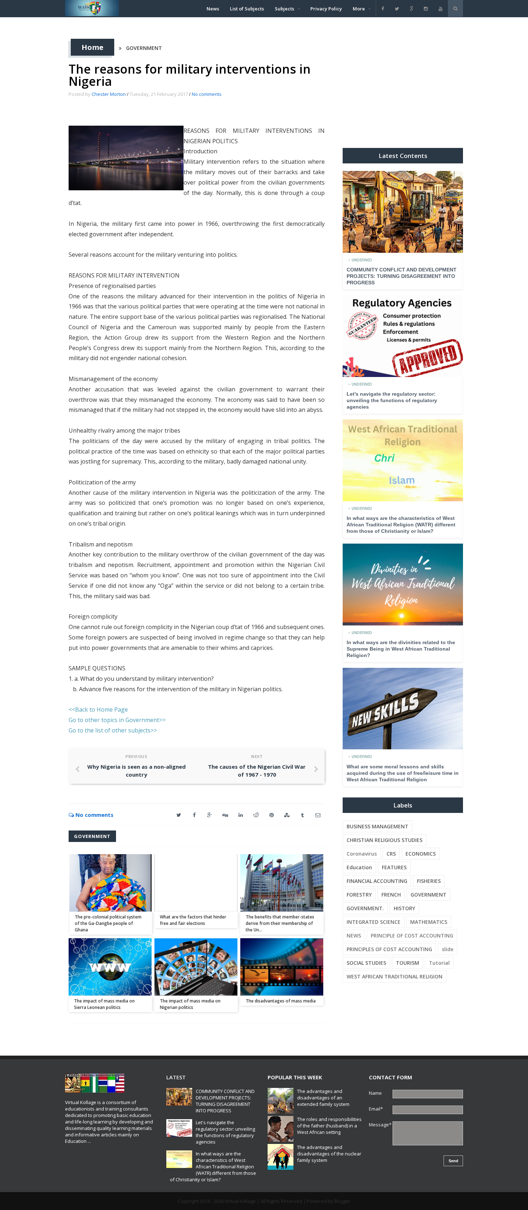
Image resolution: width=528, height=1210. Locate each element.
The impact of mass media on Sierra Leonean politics (104, 1004)
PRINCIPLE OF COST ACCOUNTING (412, 935)
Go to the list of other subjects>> (113, 730)
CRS (391, 853)
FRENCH (391, 894)
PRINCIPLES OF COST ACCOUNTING (389, 949)
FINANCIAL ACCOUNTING (377, 881)
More (359, 8)
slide (447, 949)
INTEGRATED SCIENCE (373, 921)
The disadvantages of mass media (281, 1001)
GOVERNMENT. (365, 908)
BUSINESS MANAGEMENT (377, 826)
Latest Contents (403, 156)
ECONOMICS (421, 853)
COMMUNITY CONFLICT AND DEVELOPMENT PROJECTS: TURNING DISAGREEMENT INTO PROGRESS (402, 276)
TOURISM (407, 962)
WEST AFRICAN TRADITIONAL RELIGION (395, 976)
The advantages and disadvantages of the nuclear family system (329, 1153)
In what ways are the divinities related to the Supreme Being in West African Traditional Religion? (401, 648)
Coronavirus (362, 853)
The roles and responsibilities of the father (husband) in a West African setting (329, 1125)
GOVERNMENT (144, 48)
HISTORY (404, 908)
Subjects (284, 8)
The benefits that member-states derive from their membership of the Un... (280, 923)
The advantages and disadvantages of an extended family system (323, 1097)
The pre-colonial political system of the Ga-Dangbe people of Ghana (108, 923)
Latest (176, 1077)
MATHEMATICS (428, 921)
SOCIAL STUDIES (366, 962)
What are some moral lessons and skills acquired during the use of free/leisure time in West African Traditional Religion (403, 773)
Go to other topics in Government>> (117, 720)
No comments (207, 94)
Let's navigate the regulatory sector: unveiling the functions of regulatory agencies (392, 400)
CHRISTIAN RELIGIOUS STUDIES (384, 840)
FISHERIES (429, 881)
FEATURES (394, 867)
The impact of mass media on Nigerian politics (190, 1004)
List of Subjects (247, 8)
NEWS (354, 935)
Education (359, 867)
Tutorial (439, 962)
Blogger (342, 1201)
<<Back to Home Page (98, 709)
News (213, 8)
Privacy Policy (326, 8)
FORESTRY (359, 894)
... (89, 1141)
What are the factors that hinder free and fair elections (193, 920)
